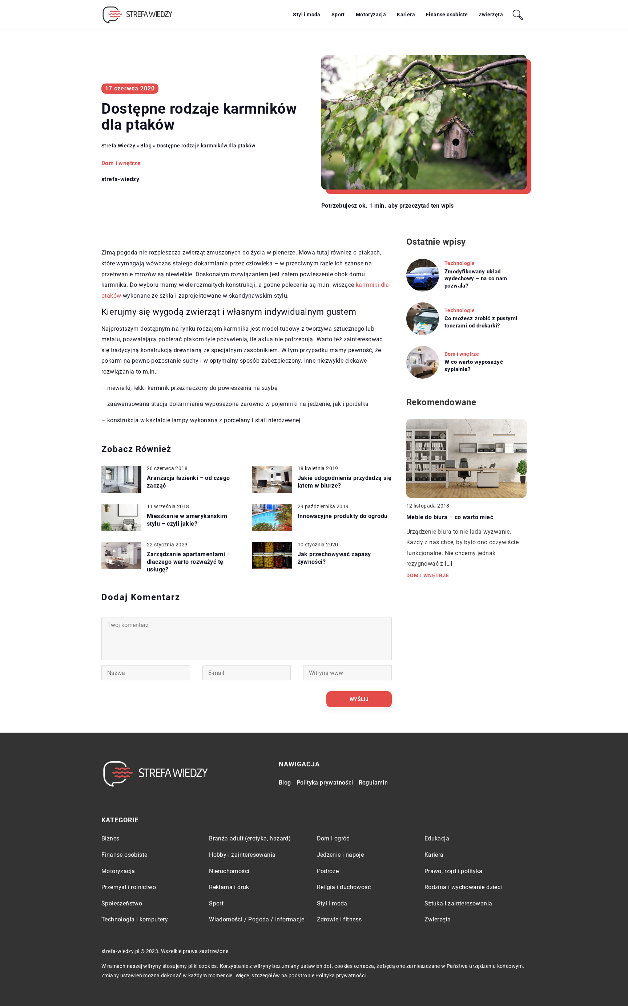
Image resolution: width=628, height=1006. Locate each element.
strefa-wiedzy (120, 179)
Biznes (110, 838)
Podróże (328, 871)
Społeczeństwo (121, 903)
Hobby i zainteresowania (242, 854)
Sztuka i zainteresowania (458, 903)
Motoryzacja (371, 14)
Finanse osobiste (447, 14)
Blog (285, 782)
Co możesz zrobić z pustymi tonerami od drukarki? (480, 322)
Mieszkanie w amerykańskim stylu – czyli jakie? (187, 520)
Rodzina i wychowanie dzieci (463, 887)
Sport (338, 14)
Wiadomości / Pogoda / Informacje (256, 919)
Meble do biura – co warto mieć (449, 517)
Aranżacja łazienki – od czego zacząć (188, 482)
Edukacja (436, 838)
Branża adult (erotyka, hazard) (250, 838)
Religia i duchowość (344, 887)
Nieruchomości (229, 871)
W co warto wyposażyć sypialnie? (473, 365)
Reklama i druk (229, 887)
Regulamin (373, 782)
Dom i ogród (333, 838)
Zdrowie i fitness (339, 919)
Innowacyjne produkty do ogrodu (343, 516)
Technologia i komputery (134, 919)
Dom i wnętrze (121, 163)
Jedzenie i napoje (340, 854)
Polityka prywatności (325, 782)
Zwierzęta (491, 14)
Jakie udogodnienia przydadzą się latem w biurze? (345, 482)
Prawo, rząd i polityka (453, 871)
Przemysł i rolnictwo (128, 887)
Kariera (406, 14)
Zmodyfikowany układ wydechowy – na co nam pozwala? (475, 278)
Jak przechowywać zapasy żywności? (334, 558)
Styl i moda (306, 14)
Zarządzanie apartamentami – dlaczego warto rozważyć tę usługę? (188, 562)
